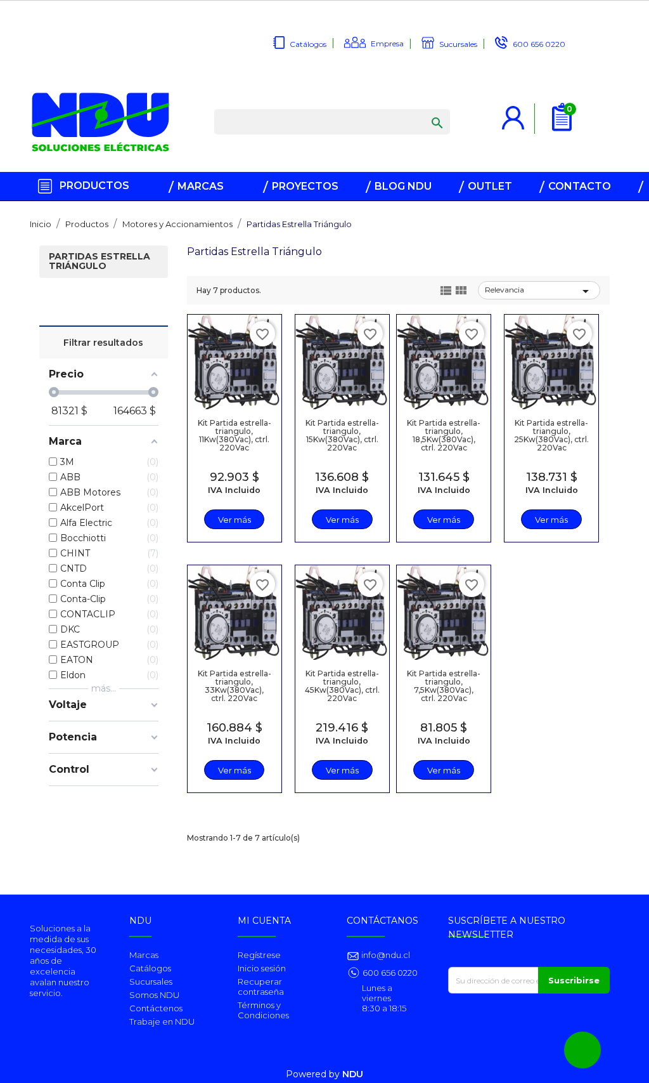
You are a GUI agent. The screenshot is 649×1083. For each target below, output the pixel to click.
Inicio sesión (262, 968)
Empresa (387, 43)
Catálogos (308, 44)
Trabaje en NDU (162, 1021)
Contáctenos (156, 1008)
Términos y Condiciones (263, 1010)
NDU (352, 1074)
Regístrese (259, 955)
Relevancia (539, 291)
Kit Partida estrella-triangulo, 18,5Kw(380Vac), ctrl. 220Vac (443, 435)
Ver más (234, 520)
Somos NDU (154, 995)
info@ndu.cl (384, 955)
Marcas (143, 955)
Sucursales (458, 44)
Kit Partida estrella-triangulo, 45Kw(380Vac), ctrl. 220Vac (342, 686)
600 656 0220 (539, 44)
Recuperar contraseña (261, 986)
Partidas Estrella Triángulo (99, 262)
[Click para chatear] (582, 1050)
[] (424, 110)
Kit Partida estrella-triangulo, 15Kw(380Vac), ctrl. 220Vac (342, 435)
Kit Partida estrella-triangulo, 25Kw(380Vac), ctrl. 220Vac (551, 435)
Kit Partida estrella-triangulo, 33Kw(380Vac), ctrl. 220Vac (234, 686)
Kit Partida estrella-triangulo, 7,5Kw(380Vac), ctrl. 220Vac (443, 686)
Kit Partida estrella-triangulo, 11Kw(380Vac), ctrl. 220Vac (234, 435)
